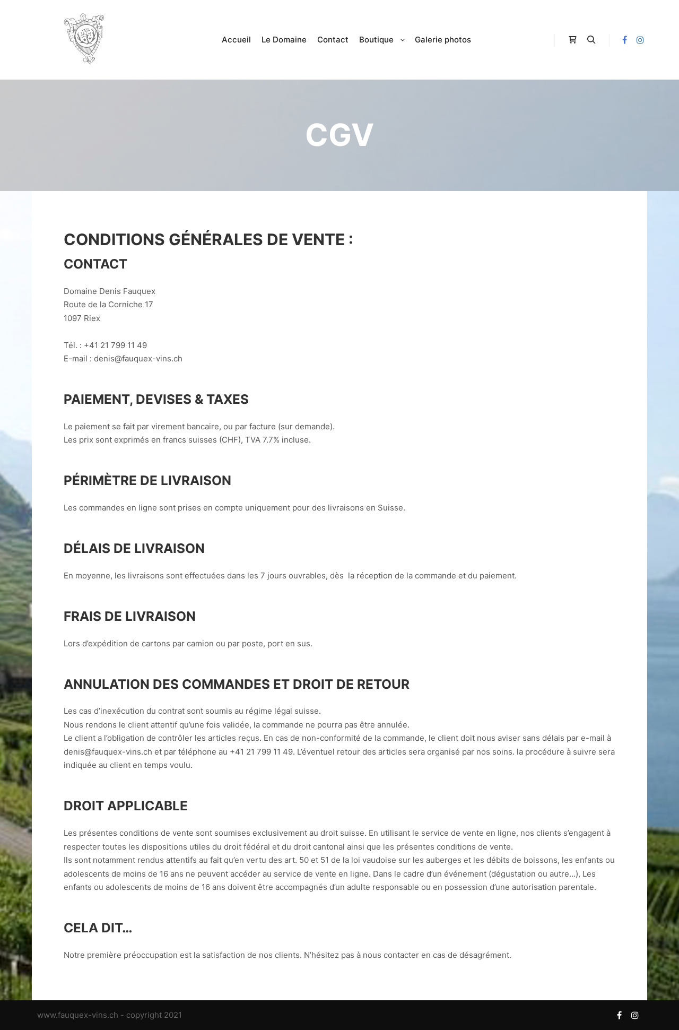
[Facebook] (624, 40)
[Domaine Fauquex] (85, 40)
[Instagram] (640, 40)
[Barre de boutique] (572, 40)
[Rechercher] (591, 40)
